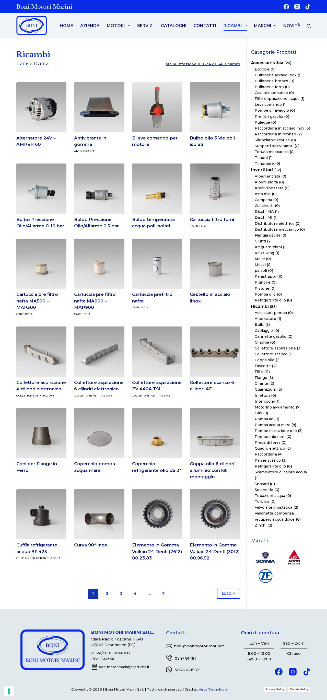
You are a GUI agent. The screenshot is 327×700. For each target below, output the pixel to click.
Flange (261, 377)
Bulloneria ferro (269, 87)
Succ (226, 594)
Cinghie (262, 342)
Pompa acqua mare (273, 425)
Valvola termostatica (274, 507)
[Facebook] (286, 6)
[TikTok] (308, 6)
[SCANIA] (265, 556)
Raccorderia (266, 454)
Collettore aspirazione (35, 395)
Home (66, 25)
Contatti (205, 25)
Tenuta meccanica (272, 151)
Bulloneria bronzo (271, 81)
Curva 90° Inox (90, 544)
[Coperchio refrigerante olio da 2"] (157, 433)
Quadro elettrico (270, 448)
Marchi (262, 25)
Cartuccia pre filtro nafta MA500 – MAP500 (37, 301)
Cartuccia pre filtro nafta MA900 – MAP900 (95, 301)
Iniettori (262, 395)
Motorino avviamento (275, 407)
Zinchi (261, 525)
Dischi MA (264, 211)
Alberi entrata (267, 176)
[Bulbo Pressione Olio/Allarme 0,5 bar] (99, 189)
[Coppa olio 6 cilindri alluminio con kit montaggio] (215, 433)
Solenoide (264, 489)
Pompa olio (265, 294)
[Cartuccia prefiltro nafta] (157, 264)
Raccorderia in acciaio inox (280, 128)
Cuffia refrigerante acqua (38, 558)
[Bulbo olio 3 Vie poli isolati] (215, 107)
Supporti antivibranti (274, 146)
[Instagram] (297, 6)
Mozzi (260, 264)
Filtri (259, 371)
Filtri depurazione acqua (277, 98)
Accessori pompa (271, 312)
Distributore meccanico (277, 229)
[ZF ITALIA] (265, 575)
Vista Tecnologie (213, 689)
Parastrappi (265, 276)
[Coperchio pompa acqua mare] (99, 433)
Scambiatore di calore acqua (281, 472)
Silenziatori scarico (272, 140)
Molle (260, 258)
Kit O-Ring (264, 253)
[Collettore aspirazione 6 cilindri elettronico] (99, 351)
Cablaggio (264, 330)
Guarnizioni (265, 389)
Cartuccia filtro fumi (212, 219)
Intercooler (265, 401)
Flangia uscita (267, 235)
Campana (263, 199)
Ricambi (233, 25)
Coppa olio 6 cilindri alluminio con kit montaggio (212, 470)
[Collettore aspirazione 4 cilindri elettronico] (41, 351)
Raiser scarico (268, 460)
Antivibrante (84, 151)
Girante (261, 383)
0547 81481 (185, 658)
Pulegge (262, 122)
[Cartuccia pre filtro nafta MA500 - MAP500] (41, 264)
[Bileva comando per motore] (157, 107)
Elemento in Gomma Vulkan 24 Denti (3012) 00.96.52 (215, 551)
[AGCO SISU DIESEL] (294, 556)
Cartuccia (198, 226)
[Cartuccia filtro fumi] (215, 189)
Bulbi (260, 324)
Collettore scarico (271, 354)
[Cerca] (309, 26)
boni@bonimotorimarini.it (199, 646)
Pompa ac (264, 419)
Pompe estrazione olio (276, 430)
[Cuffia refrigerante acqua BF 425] (41, 514)
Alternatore (265, 319)
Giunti (260, 241)
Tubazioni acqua (270, 495)
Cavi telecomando (271, 92)
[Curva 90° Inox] (99, 514)
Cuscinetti (264, 205)
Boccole (262, 69)
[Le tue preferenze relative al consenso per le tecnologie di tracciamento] (9, 691)
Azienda (90, 25)
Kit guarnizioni (268, 247)
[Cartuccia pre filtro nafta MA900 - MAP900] (99, 264)
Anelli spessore (269, 188)
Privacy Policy (275, 689)
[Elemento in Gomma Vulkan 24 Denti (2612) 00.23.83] (157, 514)
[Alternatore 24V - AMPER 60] (41, 107)
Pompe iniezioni (270, 436)
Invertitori (262, 170)
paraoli (261, 270)
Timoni (261, 157)
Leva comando (268, 104)
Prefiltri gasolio (269, 116)
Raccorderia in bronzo (275, 134)
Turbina (262, 501)
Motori (116, 25)
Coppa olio (265, 360)
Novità (291, 25)
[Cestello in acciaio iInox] (215, 264)
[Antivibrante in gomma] (99, 107)
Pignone (263, 282)
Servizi (145, 25)
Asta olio (263, 194)
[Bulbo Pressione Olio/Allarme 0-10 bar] (41, 189)
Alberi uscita (266, 182)
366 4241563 (186, 669)
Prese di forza (268, 442)
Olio (258, 413)
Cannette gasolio (271, 336)
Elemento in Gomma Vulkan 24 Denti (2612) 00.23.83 (157, 551)
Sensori (262, 484)
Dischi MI (264, 217)
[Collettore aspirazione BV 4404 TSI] (157, 351)
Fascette (263, 366)
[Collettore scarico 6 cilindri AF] (215, 351)
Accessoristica (267, 63)
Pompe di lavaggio (272, 110)
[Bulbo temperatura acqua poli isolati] (157, 189)
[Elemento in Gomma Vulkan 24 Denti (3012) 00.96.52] (215, 514)
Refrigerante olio (270, 300)
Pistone (262, 288)
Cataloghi (173, 25)
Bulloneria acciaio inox (276, 75)
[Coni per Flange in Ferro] (41, 433)
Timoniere (264, 163)
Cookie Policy (299, 689)
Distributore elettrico (275, 223)
